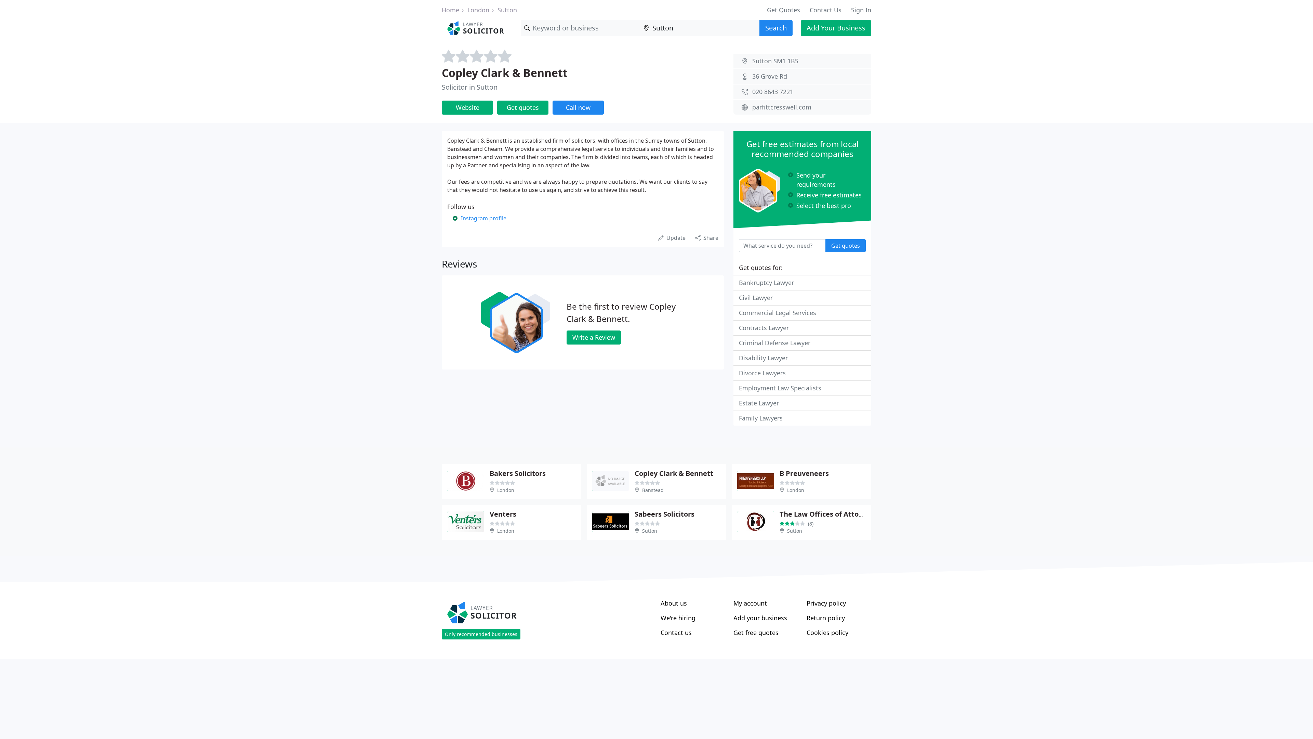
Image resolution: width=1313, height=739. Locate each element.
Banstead (653, 490)
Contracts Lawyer (764, 328)
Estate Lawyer (759, 403)
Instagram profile (483, 218)
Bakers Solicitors (518, 473)
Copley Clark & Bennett (505, 72)
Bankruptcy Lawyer (766, 282)
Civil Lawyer (756, 298)
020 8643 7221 (772, 92)
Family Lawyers (761, 418)
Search (776, 28)
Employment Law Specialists (780, 388)
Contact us (676, 632)
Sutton (507, 10)
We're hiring (678, 618)
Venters (503, 514)
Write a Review (593, 337)
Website (467, 107)
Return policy (826, 618)
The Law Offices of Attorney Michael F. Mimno (857, 514)
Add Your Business (836, 28)
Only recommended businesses (481, 634)
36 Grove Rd (769, 76)
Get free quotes (756, 632)
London (478, 10)
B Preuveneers (804, 473)
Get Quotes (783, 10)
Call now (578, 107)
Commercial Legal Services (777, 313)
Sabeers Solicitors (664, 514)
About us (674, 603)
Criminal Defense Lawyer (774, 343)
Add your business (760, 618)
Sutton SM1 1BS (775, 61)
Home (450, 10)
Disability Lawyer (763, 358)
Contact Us (825, 10)
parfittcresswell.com (781, 107)
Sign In (861, 10)
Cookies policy (827, 632)
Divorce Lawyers (762, 373)
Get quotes (523, 107)
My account (750, 603)
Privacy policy (826, 603)
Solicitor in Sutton (470, 87)
